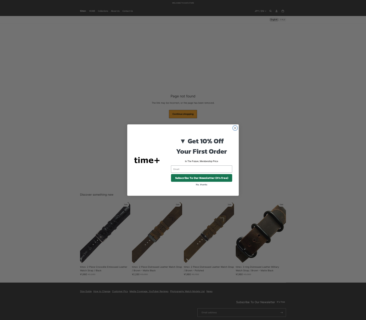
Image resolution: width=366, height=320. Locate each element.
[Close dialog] (235, 128)
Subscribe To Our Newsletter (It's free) (201, 178)
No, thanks (201, 184)
